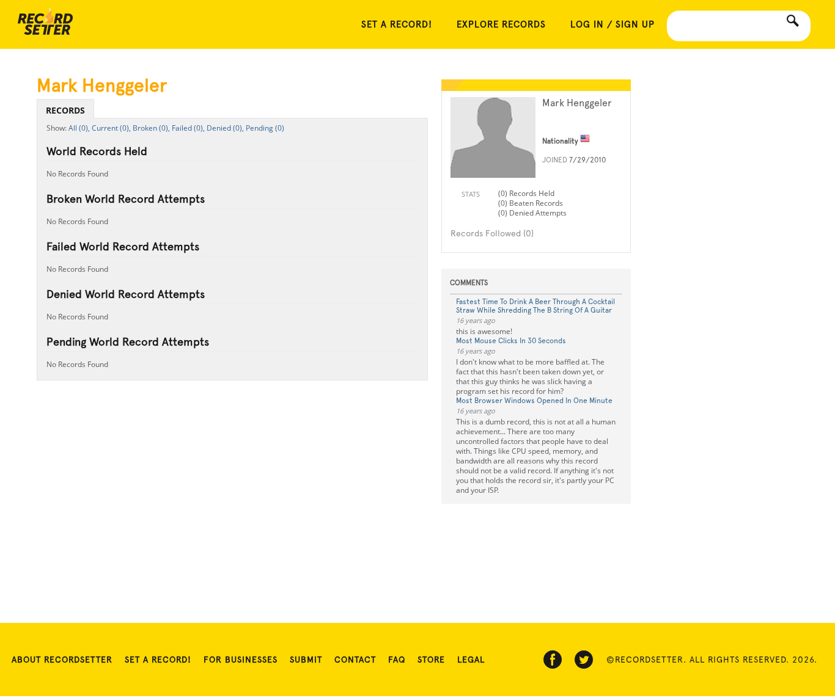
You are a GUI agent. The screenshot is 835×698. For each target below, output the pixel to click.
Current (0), (111, 128)
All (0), (79, 128)
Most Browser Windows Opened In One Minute (534, 400)
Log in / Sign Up (612, 24)
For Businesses (241, 659)
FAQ (396, 659)
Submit (306, 659)
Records (65, 110)
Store (431, 659)
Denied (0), (225, 128)
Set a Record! (158, 659)
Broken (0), (151, 128)
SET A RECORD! (396, 24)
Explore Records (501, 24)
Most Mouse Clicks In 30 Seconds (511, 340)
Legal (471, 659)
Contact (355, 659)
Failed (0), (188, 128)
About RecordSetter (62, 659)
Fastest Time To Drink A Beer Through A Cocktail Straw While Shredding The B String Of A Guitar (535, 305)
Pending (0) (265, 128)
